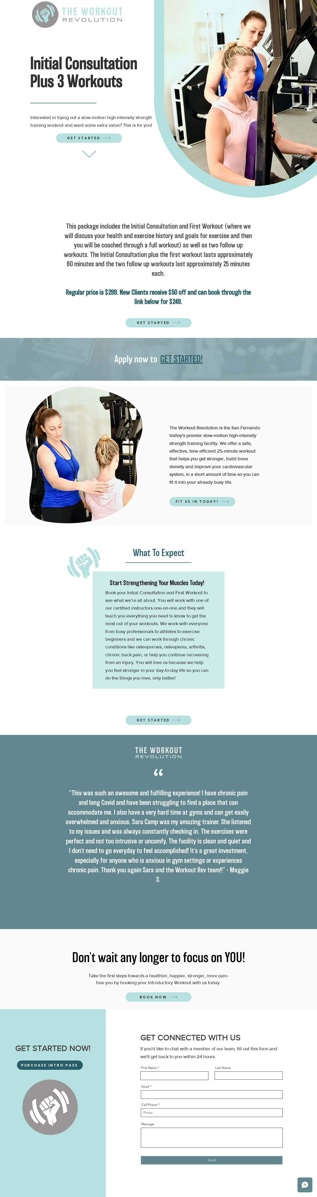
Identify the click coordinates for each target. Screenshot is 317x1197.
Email (145, 1086)
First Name (149, 1067)
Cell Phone (149, 1104)
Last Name (223, 1067)
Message (147, 1124)
